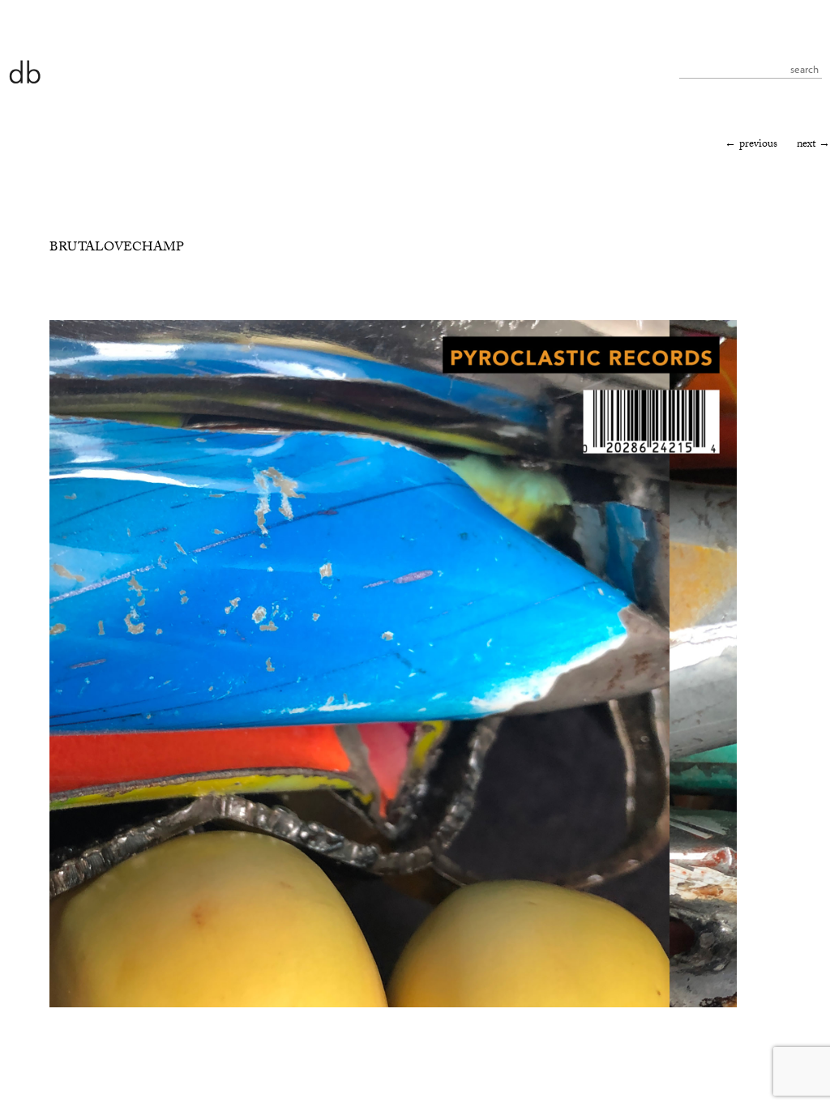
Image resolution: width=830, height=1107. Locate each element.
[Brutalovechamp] (393, 1005)
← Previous (751, 145)
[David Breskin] (24, 71)
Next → (813, 145)
